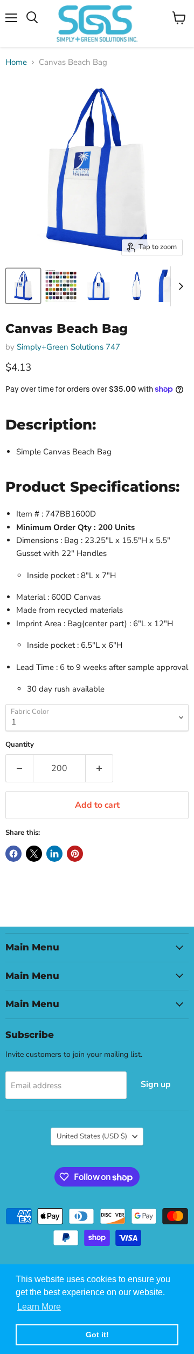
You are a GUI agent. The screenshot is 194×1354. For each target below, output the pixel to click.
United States (92, 1136)
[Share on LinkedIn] (54, 854)
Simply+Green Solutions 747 (68, 346)
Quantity (19, 745)
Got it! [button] (97, 1334)
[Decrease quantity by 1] (19, 768)
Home (16, 62)
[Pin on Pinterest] (75, 854)
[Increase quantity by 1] (99, 768)
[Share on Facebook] (13, 854)
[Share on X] (34, 854)
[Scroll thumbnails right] (179, 286)
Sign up (156, 1084)
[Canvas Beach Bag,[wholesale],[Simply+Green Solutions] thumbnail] (23, 286)
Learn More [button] (39, 1306)
